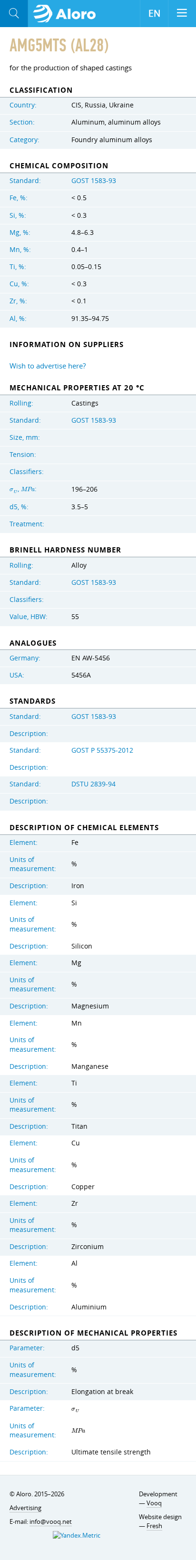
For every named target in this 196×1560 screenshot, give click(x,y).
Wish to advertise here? (48, 365)
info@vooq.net (50, 1521)
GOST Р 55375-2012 (102, 750)
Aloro (67, 14)
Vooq (154, 1503)
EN (154, 13)
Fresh (154, 1525)
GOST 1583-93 (93, 180)
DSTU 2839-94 (93, 784)
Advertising (25, 1507)
